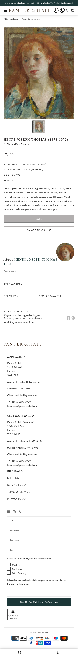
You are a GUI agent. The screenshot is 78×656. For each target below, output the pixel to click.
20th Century (19, 573)
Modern (16, 565)
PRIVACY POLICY (17, 499)
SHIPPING (13, 478)
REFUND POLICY (17, 485)
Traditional (17, 569)
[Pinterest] (73, 318)
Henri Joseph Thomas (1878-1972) (36, 139)
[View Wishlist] (67, 11)
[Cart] (72, 10)
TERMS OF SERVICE (18, 492)
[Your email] (39, 550)
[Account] (56, 13)
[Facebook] (68, 318)
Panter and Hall (42, 633)
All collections (11, 18)
